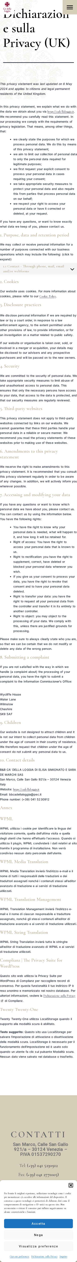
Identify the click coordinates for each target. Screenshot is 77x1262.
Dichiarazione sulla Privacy (44, 1256)
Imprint (63, 1256)
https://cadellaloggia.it (60, 111)
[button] (71, 1185)
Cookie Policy (47, 296)
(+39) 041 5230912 (42, 1165)
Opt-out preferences (19, 1256)
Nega (38, 1235)
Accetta (38, 1224)
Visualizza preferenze (38, 1246)
